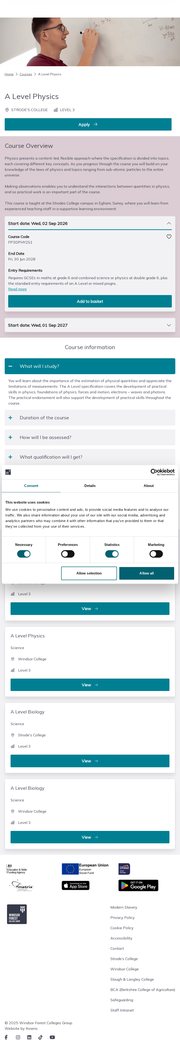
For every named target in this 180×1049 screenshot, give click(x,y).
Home (9, 74)
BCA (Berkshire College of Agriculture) (142, 989)
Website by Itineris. (21, 1028)
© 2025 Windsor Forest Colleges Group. (39, 1022)
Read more (17, 289)
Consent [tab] (31, 486)
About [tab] (149, 486)
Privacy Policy (122, 917)
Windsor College (124, 969)
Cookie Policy (122, 927)
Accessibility (121, 938)
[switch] (68, 554)
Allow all (146, 573)
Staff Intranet (122, 1010)
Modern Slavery (123, 907)
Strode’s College (124, 958)
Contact (117, 948)
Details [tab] (90, 486)
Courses (26, 74)
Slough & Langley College (132, 979)
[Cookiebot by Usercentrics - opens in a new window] (154, 472)
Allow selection (89, 573)
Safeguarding (121, 1000)
